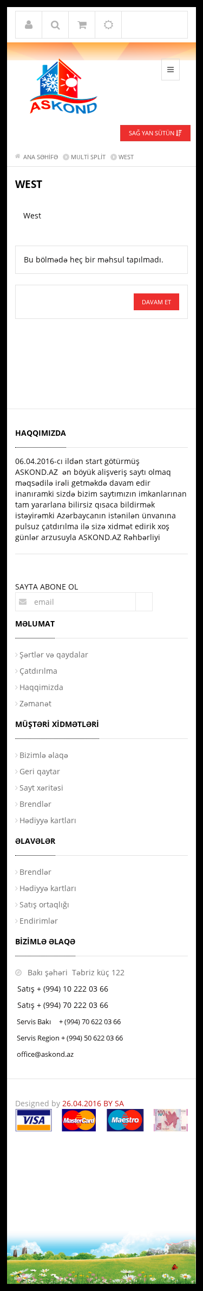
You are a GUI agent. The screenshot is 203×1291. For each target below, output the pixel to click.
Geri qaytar (39, 771)
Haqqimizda (41, 687)
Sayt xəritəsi (41, 787)
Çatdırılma (38, 671)
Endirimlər (38, 921)
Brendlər (35, 804)
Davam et (156, 302)
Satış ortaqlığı (44, 904)
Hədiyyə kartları (47, 820)
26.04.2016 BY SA (93, 1103)
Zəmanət (35, 703)
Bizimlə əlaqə (43, 755)
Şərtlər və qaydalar (53, 654)
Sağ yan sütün (152, 133)
